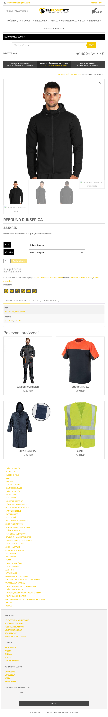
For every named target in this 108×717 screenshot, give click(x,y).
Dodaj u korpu (19, 261)
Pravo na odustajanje (15, 637)
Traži (91, 45)
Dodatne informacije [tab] (16, 301)
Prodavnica (41, 21)
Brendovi (94, 21)
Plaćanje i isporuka (14, 623)
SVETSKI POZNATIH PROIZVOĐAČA (54, 65)
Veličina (9, 252)
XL (12, 320)
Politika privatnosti (14, 627)
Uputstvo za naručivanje (17, 620)
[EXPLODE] (12, 271)
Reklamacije (10, 633)
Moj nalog (10, 672)
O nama (48, 28)
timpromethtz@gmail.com (18, 3)
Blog (83, 21)
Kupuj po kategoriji (14, 37)
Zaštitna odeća (74, 74)
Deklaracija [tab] (49, 301)
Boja (7, 245)
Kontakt (59, 28)
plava (22, 312)
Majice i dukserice (41, 278)
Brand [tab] (35, 301)
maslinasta (9, 312)
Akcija (54, 21)
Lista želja (10, 675)
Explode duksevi (85, 278)
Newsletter (10, 681)
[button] (100, 83)
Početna (11, 21)
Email (22, 692)
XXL (16, 320)
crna (17, 312)
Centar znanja (69, 21)
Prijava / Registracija (16, 11)
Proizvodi (25, 21)
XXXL (21, 320)
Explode (74, 278)
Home (61, 74)
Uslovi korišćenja (13, 630)
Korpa (7, 678)
